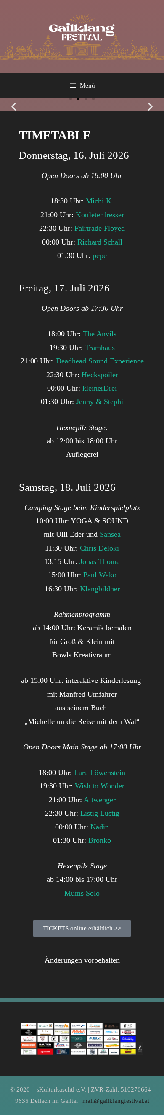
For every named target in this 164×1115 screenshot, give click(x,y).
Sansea (110, 534)
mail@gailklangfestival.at (115, 1100)
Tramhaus (100, 347)
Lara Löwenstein (99, 772)
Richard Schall (99, 242)
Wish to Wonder (99, 786)
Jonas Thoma (99, 561)
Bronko (99, 840)
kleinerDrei (99, 388)
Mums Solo (82, 893)
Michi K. (100, 201)
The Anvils (99, 334)
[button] (13, 106)
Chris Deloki (99, 548)
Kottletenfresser (100, 215)
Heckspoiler (100, 375)
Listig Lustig (99, 813)
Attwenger (100, 800)
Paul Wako (99, 575)
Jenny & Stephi (99, 401)
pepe (100, 255)
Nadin (99, 827)
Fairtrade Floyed (99, 228)
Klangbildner (100, 589)
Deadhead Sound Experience (100, 361)
